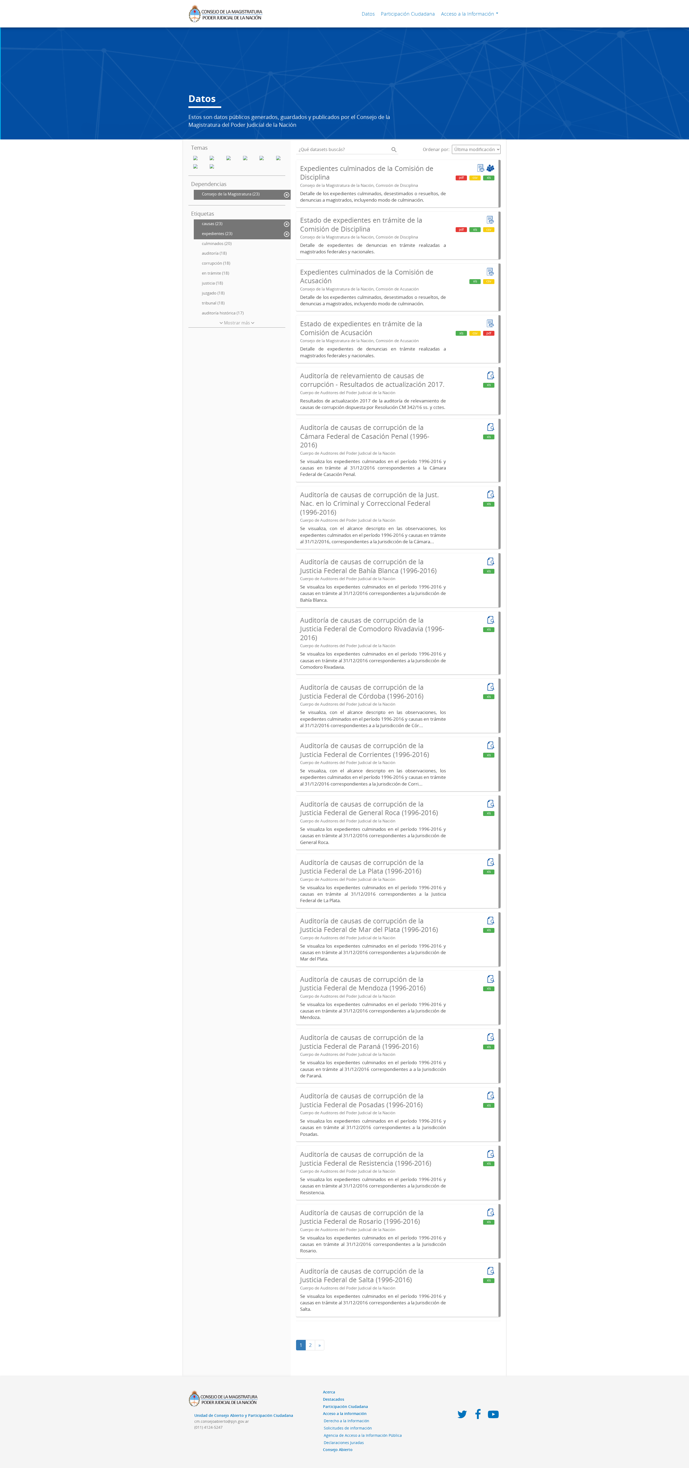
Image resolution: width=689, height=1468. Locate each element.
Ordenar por (435, 149)
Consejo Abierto (338, 1449)
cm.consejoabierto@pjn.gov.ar (221, 1421)
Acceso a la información (345, 1413)
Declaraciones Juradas (344, 1442)
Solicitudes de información (348, 1428)
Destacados (333, 1399)
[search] (394, 149)
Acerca (329, 1392)
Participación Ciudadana (408, 13)
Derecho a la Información (346, 1420)
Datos (368, 13)
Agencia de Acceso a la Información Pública (363, 1435)
